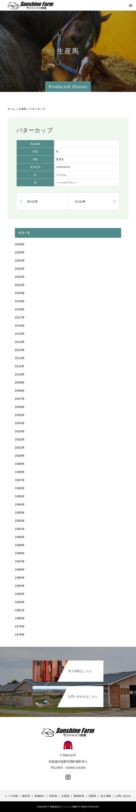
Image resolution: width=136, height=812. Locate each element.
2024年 (20, 260)
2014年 (20, 341)
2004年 (20, 423)
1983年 (20, 593)
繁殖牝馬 (79, 796)
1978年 (20, 634)
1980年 (20, 618)
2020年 (20, 293)
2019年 (20, 301)
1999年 (20, 463)
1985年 (20, 577)
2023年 (20, 268)
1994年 (20, 504)
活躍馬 (92, 796)
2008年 (20, 390)
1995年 (20, 496)
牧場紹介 (40, 796)
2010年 (20, 374)
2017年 (20, 317)
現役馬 (53, 796)
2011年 (19, 366)
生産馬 (65, 796)
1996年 (20, 488)
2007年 (20, 398)
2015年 (20, 333)
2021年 (20, 285)
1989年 (20, 545)
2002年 (20, 439)
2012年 (20, 358)
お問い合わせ (123, 796)
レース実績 (11, 796)
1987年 (20, 561)
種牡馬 (26, 796)
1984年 (20, 585)
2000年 (20, 455)
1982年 (20, 602)
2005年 (20, 415)
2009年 (20, 382)
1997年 (20, 480)
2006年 (20, 406)
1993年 (20, 512)
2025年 (20, 252)
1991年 (20, 528)
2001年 (20, 447)
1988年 (20, 553)
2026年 (20, 244)
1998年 (20, 472)
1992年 (20, 520)
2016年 (20, 325)
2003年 (20, 431)
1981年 (20, 610)
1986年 (20, 569)
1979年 (20, 626)
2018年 (20, 309)
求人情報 (106, 796)
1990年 (20, 537)
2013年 (20, 350)
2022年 (20, 276)
